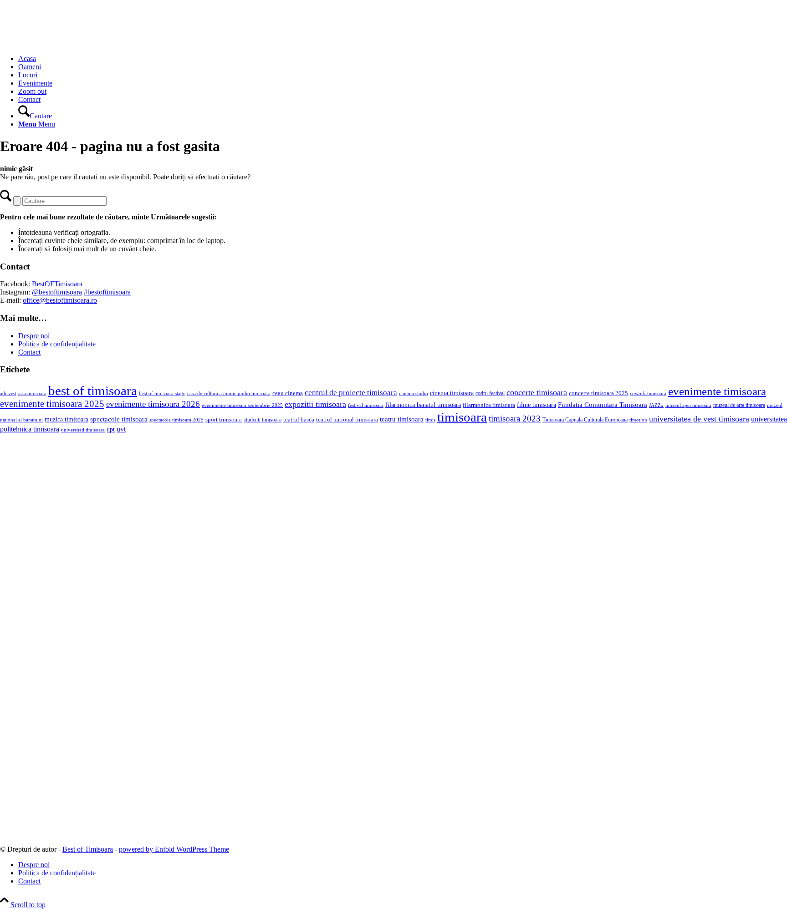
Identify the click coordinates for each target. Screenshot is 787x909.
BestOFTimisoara (57, 284)
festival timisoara (365, 405)
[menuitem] (402, 59)
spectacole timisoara (119, 419)
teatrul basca (298, 419)
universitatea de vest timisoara (699, 418)
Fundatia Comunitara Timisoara (602, 404)
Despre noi (34, 336)
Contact (29, 352)
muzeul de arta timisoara (739, 405)
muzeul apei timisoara (688, 405)
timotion (638, 419)
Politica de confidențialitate (57, 344)
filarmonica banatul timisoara (423, 404)
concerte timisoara (536, 392)
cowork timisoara (648, 393)
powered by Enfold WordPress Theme (174, 849)
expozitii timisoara (315, 404)
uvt (121, 429)
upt (111, 429)
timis (430, 419)
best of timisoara (92, 390)
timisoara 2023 (515, 418)
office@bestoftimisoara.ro (60, 300)
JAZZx (656, 405)
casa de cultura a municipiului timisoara (229, 393)
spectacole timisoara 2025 (176, 419)
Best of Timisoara (87, 849)
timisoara (462, 417)
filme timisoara (536, 404)
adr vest (8, 393)
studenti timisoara (262, 419)
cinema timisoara (452, 392)
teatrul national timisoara (347, 419)
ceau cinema (287, 393)
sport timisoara (223, 419)
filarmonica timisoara (489, 405)
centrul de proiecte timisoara (351, 392)
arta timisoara (32, 393)
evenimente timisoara (717, 391)
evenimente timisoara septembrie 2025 (242, 405)
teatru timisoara (402, 419)
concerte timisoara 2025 (598, 393)
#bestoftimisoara (107, 292)
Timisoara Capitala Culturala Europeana (585, 419)
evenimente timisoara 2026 (153, 404)
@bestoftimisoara (57, 292)
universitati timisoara (83, 429)
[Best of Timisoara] (68, 43)
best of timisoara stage (162, 393)
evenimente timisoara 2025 (52, 403)
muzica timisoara (66, 419)
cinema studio (413, 393)
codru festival (490, 393)
